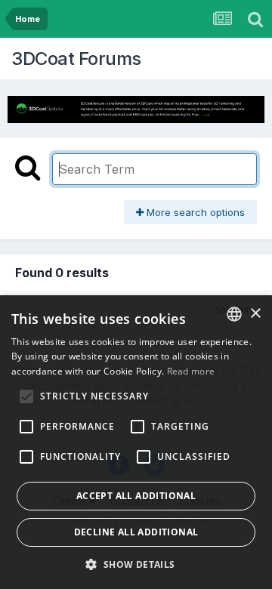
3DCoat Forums (76, 58)
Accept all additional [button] (136, 495)
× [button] (255, 313)
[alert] (136, 442)
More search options (194, 212)
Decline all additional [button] (136, 532)
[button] (136, 564)
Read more (191, 371)
